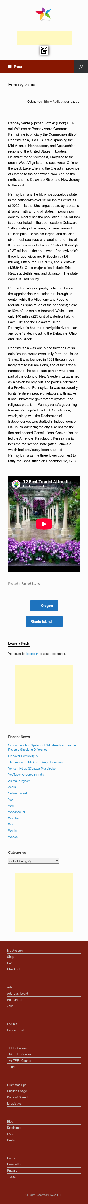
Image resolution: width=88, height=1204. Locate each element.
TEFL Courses (17, 1048)
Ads (9, 987)
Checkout (13, 969)
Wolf (11, 824)
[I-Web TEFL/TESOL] (44, 14)
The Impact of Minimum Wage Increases (35, 762)
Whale (12, 830)
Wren (11, 805)
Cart (10, 963)
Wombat (13, 818)
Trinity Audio (52, 101)
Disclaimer (14, 1127)
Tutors (11, 1066)
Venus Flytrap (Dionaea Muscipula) (32, 768)
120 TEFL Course (19, 1054)
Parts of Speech (18, 1097)
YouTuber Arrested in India (26, 774)
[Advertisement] (44, 38)
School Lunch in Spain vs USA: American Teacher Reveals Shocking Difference (42, 747)
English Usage (17, 1091)
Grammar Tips (17, 1084)
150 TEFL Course (19, 1060)
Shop (10, 956)
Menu (18, 66)
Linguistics (14, 1103)
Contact (12, 1158)
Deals (11, 1140)
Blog (10, 1121)
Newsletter (14, 1164)
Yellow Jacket (17, 793)
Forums (12, 1024)
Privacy (12, 1170)
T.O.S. (11, 1176)
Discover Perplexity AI (23, 756)
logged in (32, 653)
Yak (10, 799)
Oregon (44, 605)
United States (31, 583)
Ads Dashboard (17, 993)
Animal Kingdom (19, 780)
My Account (15, 950)
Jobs (10, 1005)
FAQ (10, 1134)
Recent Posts (16, 1030)
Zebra (12, 787)
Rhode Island (44, 621)
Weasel (13, 836)
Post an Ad (14, 999)
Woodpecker (16, 811)
